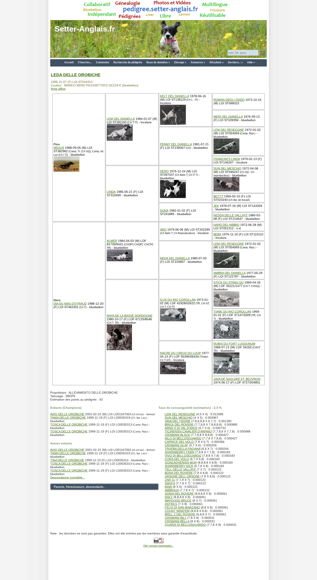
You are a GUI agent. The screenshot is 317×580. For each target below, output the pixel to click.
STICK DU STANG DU (228, 282)
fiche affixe (58, 88)
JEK (216, 206)
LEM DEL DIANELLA (121, 118)
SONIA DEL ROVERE (179, 493)
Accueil (69, 62)
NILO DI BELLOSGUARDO (183, 438)
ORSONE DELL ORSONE (182, 476)
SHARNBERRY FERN (179, 452)
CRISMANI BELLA (177, 521)
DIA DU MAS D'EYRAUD (70, 303)
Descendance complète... (67, 477)
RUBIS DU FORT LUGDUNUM (234, 343)
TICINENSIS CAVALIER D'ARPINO (188, 431)
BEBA (217, 234)
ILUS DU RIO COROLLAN (178, 299)
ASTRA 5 (171, 504)
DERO (164, 171)
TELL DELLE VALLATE (180, 469)
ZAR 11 (170, 480)
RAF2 (169, 497)
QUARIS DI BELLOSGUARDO (185, 524)
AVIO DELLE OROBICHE (67, 414)
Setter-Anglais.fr (85, 28)
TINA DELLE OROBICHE (67, 460)
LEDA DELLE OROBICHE (75, 75)
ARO (163, 229)
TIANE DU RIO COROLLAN (232, 311)
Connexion (102, 62)
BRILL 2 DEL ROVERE (180, 514)
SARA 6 (170, 483)
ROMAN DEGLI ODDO (229, 99)
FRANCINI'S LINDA (226, 159)
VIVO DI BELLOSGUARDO (183, 455)
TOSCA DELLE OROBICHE (69, 424)
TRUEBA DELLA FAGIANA (182, 448)
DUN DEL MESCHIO (227, 168)
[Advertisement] (158, 569)
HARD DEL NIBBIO (226, 225)
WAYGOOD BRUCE (178, 500)
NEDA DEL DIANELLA (175, 258)
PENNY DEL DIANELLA (176, 144)
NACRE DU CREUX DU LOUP (180, 353)
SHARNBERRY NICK (179, 466)
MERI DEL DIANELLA (228, 116)
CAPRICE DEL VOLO (179, 442)
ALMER (112, 240)
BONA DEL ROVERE (179, 473)
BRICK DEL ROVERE (179, 424)
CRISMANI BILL (175, 518)
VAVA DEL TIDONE (177, 421)
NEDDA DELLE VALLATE (230, 215)
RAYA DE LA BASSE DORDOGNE (129, 315)
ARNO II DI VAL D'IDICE (181, 428)
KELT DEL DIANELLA (174, 96)
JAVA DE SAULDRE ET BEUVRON (236, 379)
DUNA (164, 210)
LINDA (111, 191)
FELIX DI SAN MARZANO (182, 507)
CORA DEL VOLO (177, 459)
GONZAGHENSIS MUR (181, 462)
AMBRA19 (172, 490)
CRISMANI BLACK (177, 435)
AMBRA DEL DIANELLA (229, 273)
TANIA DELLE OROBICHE (68, 417)
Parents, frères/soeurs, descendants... (80, 486)
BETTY (218, 196)
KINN (168, 486)
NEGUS (58, 147)
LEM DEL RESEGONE (228, 130)
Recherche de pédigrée (127, 62)
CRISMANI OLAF (176, 445)
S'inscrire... (85, 62)
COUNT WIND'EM (177, 511)
